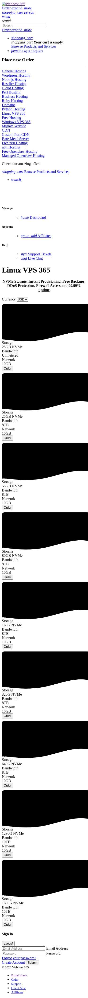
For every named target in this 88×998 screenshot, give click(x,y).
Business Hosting (15, 96)
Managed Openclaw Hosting (23, 156)
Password (53, 953)
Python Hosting (13, 109)
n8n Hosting (11, 147)
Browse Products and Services (33, 46)
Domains (8, 105)
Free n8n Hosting (15, 143)
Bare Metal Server (15, 139)
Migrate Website (14, 126)
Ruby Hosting (12, 101)
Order (7, 368)
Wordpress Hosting (16, 75)
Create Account (13, 962)
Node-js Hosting (14, 80)
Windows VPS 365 (16, 122)
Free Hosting (11, 118)
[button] (13, 12)
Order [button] (17, 8)
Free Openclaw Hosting (19, 151)
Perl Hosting (11, 92)
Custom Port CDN (16, 134)
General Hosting (14, 71)
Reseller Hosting (14, 84)
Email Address (57, 948)
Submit (32, 962)
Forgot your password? (19, 958)
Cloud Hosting (13, 88)
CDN (6, 130)
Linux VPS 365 (13, 113)
